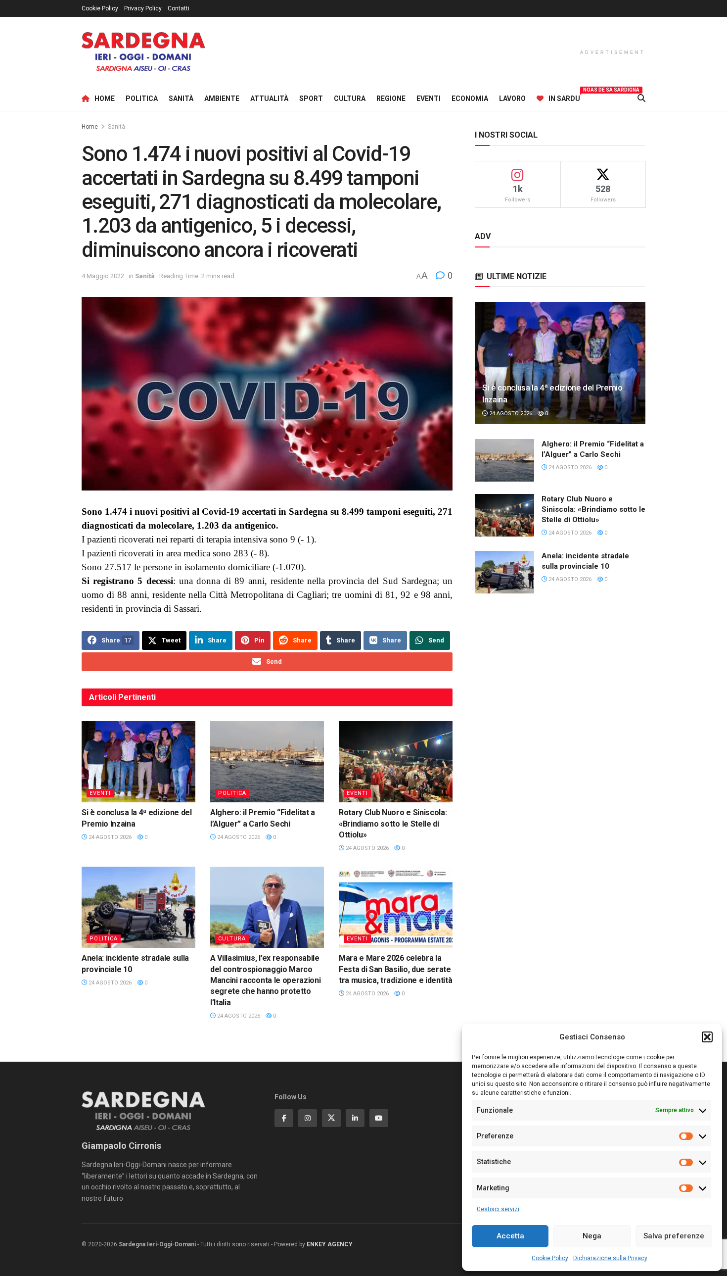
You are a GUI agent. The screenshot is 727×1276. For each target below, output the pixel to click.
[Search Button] (641, 98)
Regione (391, 98)
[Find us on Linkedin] (355, 1118)
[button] (707, 1037)
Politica (142, 98)
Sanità (181, 98)
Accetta (510, 1235)
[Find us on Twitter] (331, 1118)
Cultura (349, 98)
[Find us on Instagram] (307, 1118)
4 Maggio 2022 (103, 276)
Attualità (269, 98)
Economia (470, 98)
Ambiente (221, 98)
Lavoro (512, 98)
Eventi (428, 98)
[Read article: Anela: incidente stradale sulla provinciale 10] (138, 907)
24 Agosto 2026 (109, 837)
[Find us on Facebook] (283, 1118)
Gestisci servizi (498, 1209)
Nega (592, 1235)
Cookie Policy (550, 1258)
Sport (311, 98)
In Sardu (564, 97)
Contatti (178, 8)
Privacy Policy (143, 8)
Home (104, 98)
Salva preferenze (673, 1235)
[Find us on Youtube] (378, 1118)
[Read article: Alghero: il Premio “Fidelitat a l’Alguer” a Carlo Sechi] (267, 761)
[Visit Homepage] (143, 51)
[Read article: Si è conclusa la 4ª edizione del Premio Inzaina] (138, 761)
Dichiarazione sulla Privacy (610, 1258)
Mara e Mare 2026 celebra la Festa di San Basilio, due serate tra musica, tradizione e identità (395, 969)
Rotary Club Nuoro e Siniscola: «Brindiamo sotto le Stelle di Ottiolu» (393, 823)
